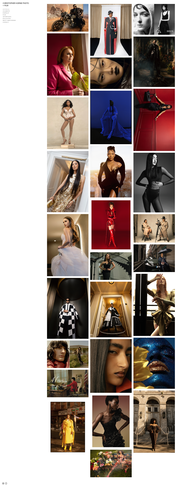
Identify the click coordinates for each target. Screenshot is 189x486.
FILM (4, 15)
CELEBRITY (6, 11)
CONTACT (6, 22)
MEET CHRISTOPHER (9, 20)
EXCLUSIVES (7, 19)
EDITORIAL (6, 9)
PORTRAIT (6, 13)
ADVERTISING (7, 17)
